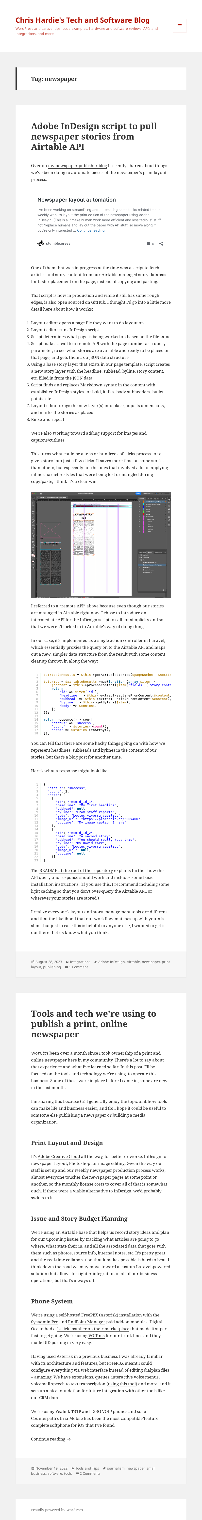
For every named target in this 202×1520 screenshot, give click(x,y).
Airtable (133, 961)
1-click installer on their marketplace (93, 1328)
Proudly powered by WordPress (57, 1509)
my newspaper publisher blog (77, 165)
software (55, 1473)
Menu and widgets (179, 32)
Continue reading (51, 1439)
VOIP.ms (96, 1335)
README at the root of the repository (76, 870)
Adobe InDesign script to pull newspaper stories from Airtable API (94, 136)
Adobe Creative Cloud (59, 1156)
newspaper (151, 961)
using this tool (122, 1384)
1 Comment (78, 967)
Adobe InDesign (111, 961)
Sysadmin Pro (44, 1322)
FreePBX (89, 1315)
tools (68, 1473)
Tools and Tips (87, 1468)
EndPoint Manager (86, 1322)
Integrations (80, 961)
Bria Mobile (71, 1418)
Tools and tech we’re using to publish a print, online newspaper (93, 1024)
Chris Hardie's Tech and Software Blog (83, 20)
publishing (52, 967)
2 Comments (90, 1473)
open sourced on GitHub (81, 302)
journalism (116, 1468)
